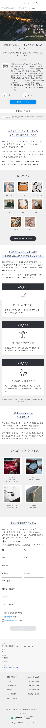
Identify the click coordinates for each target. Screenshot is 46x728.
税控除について (12, 690)
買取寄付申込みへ (23, 102)
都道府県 (5, 573)
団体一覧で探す (12, 677)
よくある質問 (12, 694)
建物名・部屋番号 (8, 589)
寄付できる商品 (34, 681)
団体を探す (14, 7)
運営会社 (8, 709)
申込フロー (12, 681)
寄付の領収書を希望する (13, 613)
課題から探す (12, 685)
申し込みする (23, 628)
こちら (17, 117)
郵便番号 (5, 565)
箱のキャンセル (12, 698)
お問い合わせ (36, 709)
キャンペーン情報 (34, 685)
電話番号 (5, 596)
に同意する (12, 617)
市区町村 (27, 573)
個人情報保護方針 (11, 620)
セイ (3, 557)
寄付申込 (19, 111)
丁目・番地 (6, 581)
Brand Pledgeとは (34, 677)
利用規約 (8, 617)
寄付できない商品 (34, 690)
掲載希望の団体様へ (34, 694)
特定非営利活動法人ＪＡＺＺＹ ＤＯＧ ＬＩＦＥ (17, 9)
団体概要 (27, 111)
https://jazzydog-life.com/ (10, 667)
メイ (25, 557)
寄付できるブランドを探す (23, 238)
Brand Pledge (5, 7)
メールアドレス (7, 604)
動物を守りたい (22, 7)
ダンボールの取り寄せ (13, 541)
